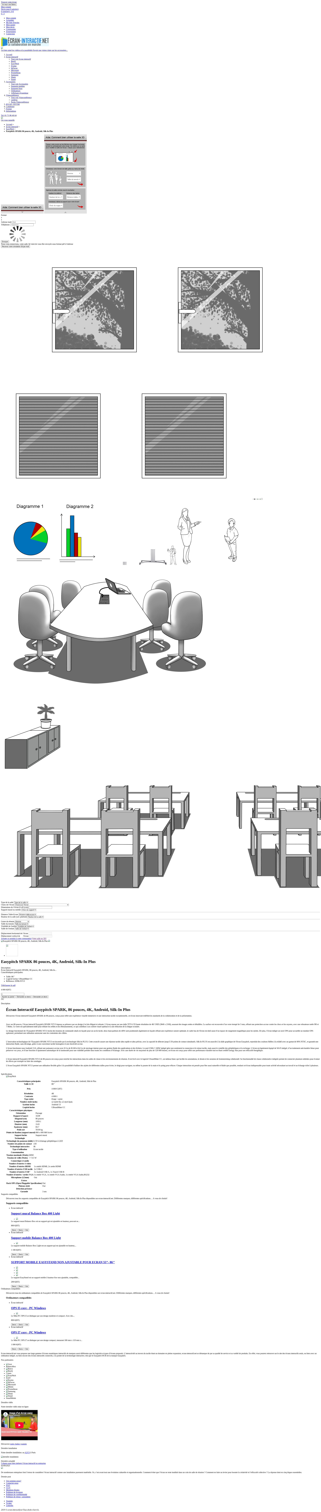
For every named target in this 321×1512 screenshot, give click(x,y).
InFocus (14, 68)
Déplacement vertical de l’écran (14, 936)
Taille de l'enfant (7, 929)
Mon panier (10, 25)
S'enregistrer (11, 32)
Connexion (10, 34)
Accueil (9, 55)
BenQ (13, 61)
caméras (14, 100)
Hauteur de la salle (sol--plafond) (14, 917)
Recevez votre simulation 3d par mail (15, 246)
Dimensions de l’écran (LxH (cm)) (14, 907)
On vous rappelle (8, 120)
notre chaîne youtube (18, 1444)
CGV (8, 1488)
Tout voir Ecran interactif (21, 59)
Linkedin (9, 1505)
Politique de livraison (14, 1492)
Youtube (9, 1501)
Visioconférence (12, 95)
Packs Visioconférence (20, 102)
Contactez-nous (12, 1483)
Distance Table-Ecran (9, 914)
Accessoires (10, 82)
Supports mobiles (18, 86)
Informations (11, 111)
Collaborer (10, 107)
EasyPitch (15, 64)
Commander (11, 29)
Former (9, 109)
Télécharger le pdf (8, 985)
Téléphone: (5, 225)
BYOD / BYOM (13, 104)
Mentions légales (12, 1490)
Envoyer (5, 242)
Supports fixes (16, 88)
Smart (13, 79)
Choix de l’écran (7, 905)
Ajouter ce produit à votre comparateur (16, 938)
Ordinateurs (15, 91)
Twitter (9, 1503)
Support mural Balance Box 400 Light (35, 1213)
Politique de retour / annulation (18, 1497)
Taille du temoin (7, 924)
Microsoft (15, 70)
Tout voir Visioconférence (21, 97)
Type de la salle (7, 902)
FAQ (8, 1485)
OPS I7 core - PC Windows (28, 1332)
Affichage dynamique (19, 93)
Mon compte (11, 18)
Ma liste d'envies (12, 22)
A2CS (27, 1452)
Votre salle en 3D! (39, 938)
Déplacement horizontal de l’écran (14, 933)
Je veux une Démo (9, 5)
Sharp (13, 77)
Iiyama (13, 66)
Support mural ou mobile (11, 910)
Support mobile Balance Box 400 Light (36, 1237)
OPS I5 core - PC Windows (28, 1308)
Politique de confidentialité (16, 1494)
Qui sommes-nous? (13, 1481)
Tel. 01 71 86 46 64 (9, 115)
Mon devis (10, 27)
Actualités (10, 20)
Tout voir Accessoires (19, 84)
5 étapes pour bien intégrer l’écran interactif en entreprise (23, 1463)
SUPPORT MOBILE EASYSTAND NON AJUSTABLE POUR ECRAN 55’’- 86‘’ (63, 1262)
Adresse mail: (6, 222)
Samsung (14, 75)
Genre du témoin (7, 921)
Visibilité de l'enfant (9, 926)
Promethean (15, 73)
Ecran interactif (12, 57)
